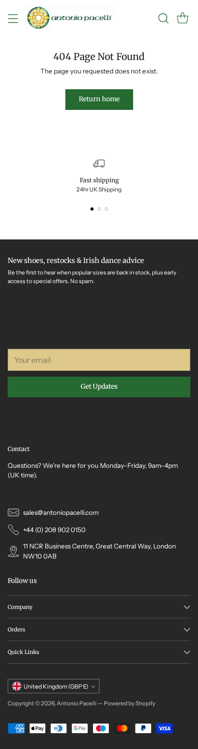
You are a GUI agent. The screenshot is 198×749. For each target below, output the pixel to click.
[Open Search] (163, 18)
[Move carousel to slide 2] (99, 209)
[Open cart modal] (182, 18)
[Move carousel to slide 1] (92, 209)
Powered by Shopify (129, 703)
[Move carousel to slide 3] (106, 209)
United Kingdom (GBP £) (56, 686)
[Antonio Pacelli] (70, 18)
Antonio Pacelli (77, 703)
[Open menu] (13, 18)
